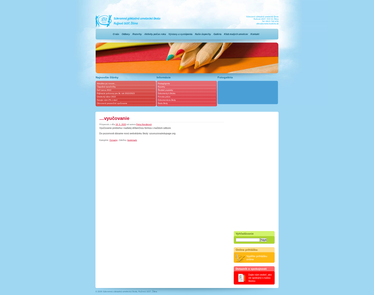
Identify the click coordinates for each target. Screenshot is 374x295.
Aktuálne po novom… (106, 83)
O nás (116, 34)
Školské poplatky (165, 90)
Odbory (126, 34)
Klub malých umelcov (236, 34)
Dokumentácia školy (167, 100)
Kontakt (255, 34)
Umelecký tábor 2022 (106, 97)
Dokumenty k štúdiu (167, 93)
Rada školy (163, 103)
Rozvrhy (137, 34)
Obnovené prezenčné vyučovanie (112, 103)
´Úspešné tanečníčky (106, 87)
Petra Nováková (144, 124)
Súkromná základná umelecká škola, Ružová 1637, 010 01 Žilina (128, 21)
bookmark (132, 140)
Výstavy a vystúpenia (180, 34)
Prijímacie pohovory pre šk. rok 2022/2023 (116, 93)
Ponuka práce (164, 97)
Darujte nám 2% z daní (107, 100)
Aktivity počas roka (155, 34)
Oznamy (113, 140)
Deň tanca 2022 (104, 90)
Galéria (217, 34)
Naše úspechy (203, 34)
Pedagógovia (164, 83)
